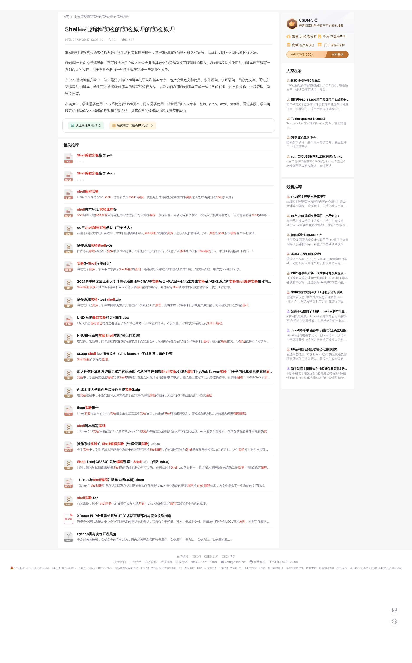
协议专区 (182, 562)
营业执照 (342, 567)
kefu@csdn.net (235, 562)
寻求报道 (166, 562)
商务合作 (151, 562)
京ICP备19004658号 (64, 567)
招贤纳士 (135, 562)
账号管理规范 (275, 567)
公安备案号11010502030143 (31, 567)
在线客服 (260, 562)
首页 (66, 16)
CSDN (197, 556)
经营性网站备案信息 (126, 567)
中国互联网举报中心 (231, 567)
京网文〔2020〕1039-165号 (95, 567)
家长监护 (189, 567)
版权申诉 (311, 567)
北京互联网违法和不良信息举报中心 (161, 567)
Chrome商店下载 (255, 567)
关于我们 (120, 562)
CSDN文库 (211, 556)
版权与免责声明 (295, 567)
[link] (66, 16)
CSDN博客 (229, 556)
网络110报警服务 (207, 567)
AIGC (112, 39)
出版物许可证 (327, 567)
